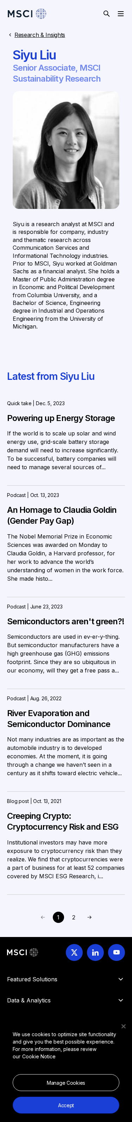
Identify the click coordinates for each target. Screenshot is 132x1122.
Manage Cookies (66, 1083)
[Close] (123, 1026)
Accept (66, 1105)
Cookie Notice (39, 1056)
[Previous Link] (89, 917)
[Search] (106, 13)
